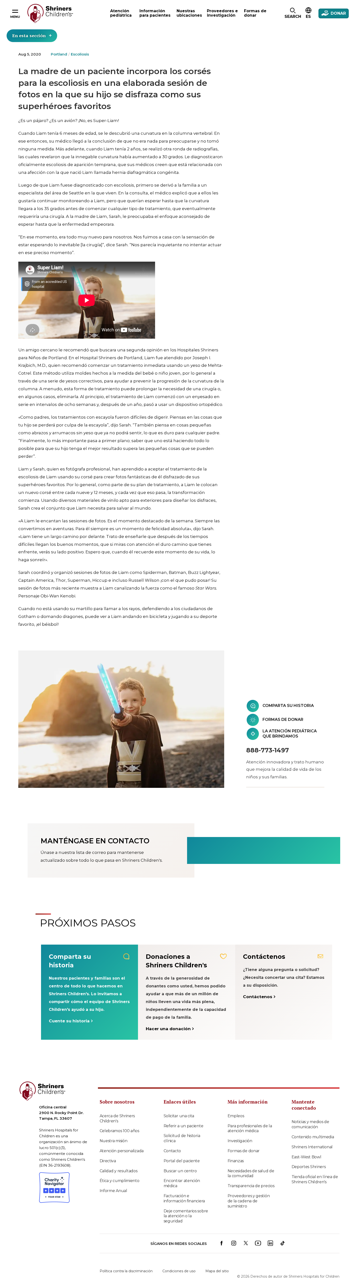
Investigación (240, 1141)
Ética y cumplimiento (119, 1180)
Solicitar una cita (179, 1116)
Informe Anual (113, 1190)
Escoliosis (80, 54)
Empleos (236, 1116)
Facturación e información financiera (184, 1198)
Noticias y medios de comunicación (310, 1124)
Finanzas (236, 1161)
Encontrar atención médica (182, 1183)
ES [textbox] (308, 16)
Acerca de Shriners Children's (117, 1118)
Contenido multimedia (313, 1137)
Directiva (108, 1161)
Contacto (172, 1151)
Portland (59, 54)
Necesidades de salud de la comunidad (251, 1173)
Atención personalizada (122, 1151)
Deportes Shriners (309, 1166)
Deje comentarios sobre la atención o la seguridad (186, 1216)
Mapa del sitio (217, 1271)
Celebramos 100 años (119, 1130)
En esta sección (29, 35)
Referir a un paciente (183, 1126)
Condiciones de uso (179, 1271)
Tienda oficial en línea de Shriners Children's (315, 1179)
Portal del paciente (182, 1161)
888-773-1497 (267, 750)
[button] (292, 13)
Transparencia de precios (251, 1186)
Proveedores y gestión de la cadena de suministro (249, 1201)
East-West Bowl (306, 1157)
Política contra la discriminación (126, 1271)
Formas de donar (244, 1151)
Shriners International (312, 1147)
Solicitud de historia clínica (182, 1138)
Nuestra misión (113, 1141)
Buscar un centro (180, 1171)
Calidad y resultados (118, 1171)
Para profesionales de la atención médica (250, 1128)
